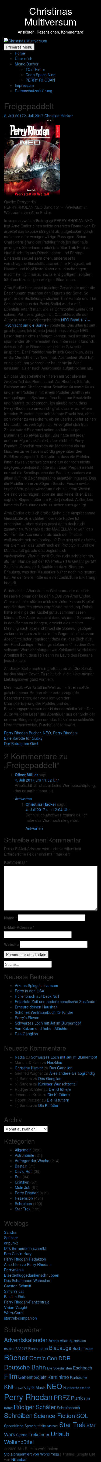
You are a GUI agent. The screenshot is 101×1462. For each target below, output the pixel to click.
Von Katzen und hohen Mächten (42, 1028)
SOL (82, 1415)
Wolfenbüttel (19, 1442)
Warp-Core (13, 1312)
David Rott (24, 1171)
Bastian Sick (14, 1296)
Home (20, 53)
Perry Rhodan (27, 1192)
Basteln (21, 1166)
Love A (21, 1388)
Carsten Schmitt (17, 1285)
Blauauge (60, 1347)
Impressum (24, 85)
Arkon (53, 1340)
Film (10, 1376)
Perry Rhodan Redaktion (25, 1259)
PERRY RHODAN (40, 80)
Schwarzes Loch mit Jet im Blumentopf (48, 1023)
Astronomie (24, 1155)
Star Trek (22, 1208)
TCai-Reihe (35, 69)
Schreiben (23, 1203)
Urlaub (60, 1433)
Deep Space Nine (40, 74)
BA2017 (21, 1348)
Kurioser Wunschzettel (57, 1084)
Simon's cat (14, 1291)
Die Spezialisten (59, 1368)
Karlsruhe (78, 1377)
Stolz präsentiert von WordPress (32, 1454)
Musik (41, 1387)
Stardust (52, 1426)
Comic (37, 1358)
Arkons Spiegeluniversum (36, 985)
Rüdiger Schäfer (35, 1406)
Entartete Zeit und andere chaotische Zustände (55, 1001)
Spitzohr (11, 1237)
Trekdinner (39, 1434)
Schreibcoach (68, 1407)
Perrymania (14, 1269)
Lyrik (30, 1387)
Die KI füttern (60, 1089)
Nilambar (18, 1459)
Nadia (20, 1057)
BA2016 (9, 1349)
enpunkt (11, 1243)
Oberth (85, 1387)
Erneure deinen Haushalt (36, 1007)
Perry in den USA (29, 990)
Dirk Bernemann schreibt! (25, 1248)
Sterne (21, 1434)
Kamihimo (58, 1376)
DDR (64, 1358)
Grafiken (22, 1182)
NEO (54, 1386)
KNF (9, 1387)
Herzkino (54, 1062)
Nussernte (71, 1387)
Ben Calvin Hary (18, 1253)
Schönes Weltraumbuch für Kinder (44, 1012)
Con (52, 1358)
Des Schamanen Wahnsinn (27, 1280)
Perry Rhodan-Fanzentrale (27, 1302)
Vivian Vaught (15, 1307)
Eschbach (82, 1368)
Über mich (23, 58)
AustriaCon (77, 1340)
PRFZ (62, 1397)
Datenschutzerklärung (33, 90)
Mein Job (22, 1187)
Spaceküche (13, 1425)
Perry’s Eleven (27, 1017)
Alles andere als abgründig (72, 1073)
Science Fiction (54, 1415)
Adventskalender (25, 1339)
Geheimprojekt (32, 1377)
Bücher (16, 1356)
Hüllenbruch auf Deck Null (37, 996)
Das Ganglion (26, 1033)
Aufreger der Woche (32, 1160)
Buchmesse (82, 1348)
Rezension (24, 1198)
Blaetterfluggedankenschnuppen (31, 1275)
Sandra (10, 1232)
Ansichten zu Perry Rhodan (27, 1264)
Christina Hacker (29, 1067)
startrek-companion (20, 1318)
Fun (18, 1176)
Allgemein (23, 1149)
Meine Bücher (27, 64)
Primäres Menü (19, 47)
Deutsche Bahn (25, 1366)
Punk (77, 1398)
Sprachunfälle (35, 1425)
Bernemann (38, 1348)
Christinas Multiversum (50, 16)
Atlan (64, 1340)
